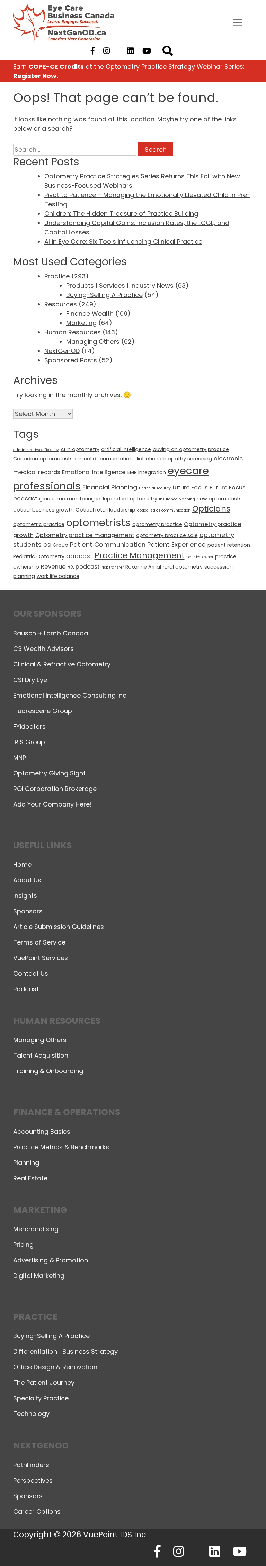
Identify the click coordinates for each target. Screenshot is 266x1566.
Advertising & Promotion (50, 1260)
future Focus (190, 487)
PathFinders (31, 1465)
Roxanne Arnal (143, 566)
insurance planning (177, 499)
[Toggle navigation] (237, 22)
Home (22, 864)
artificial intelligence (126, 449)
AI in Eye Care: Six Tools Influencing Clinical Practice (123, 241)
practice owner (199, 557)
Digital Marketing (38, 1275)
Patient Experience (176, 544)
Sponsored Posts (70, 360)
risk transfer (112, 567)
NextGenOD (62, 351)
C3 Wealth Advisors (43, 648)
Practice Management (140, 555)
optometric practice (38, 524)
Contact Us (30, 973)
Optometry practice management (84, 535)
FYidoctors (29, 726)
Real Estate (30, 1178)
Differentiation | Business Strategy (65, 1351)
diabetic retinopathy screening (173, 458)
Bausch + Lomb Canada (50, 633)
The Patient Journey (43, 1382)
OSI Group (55, 545)
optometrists (98, 522)
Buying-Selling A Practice (104, 295)
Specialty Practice (41, 1398)
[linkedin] (130, 51)
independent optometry (126, 498)
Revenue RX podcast (70, 567)
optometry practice (157, 524)
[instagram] (106, 51)
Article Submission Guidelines (58, 926)
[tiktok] (118, 51)
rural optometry (183, 566)
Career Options (37, 1511)
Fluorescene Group (42, 711)
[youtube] (147, 51)
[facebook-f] (92, 51)
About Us (27, 880)
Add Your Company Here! (52, 804)
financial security (155, 488)
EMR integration (146, 472)
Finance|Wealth (90, 313)
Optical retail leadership (105, 509)
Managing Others (92, 341)
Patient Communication (107, 544)
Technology (31, 1413)
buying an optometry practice (191, 449)
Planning (26, 1162)
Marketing (81, 323)
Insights (25, 895)
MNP (19, 757)
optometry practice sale (167, 535)
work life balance (58, 576)
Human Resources (72, 332)
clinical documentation (103, 458)
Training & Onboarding (48, 1071)
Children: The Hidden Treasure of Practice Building (121, 213)
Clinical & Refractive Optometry (61, 664)
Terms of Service (39, 942)
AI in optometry (80, 449)
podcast (79, 556)
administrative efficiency (36, 449)
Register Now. (35, 76)
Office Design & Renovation (55, 1367)
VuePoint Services (40, 958)
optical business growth (43, 509)
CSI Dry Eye (30, 679)
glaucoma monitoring (67, 498)
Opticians (211, 508)
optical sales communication (163, 510)
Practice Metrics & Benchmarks (61, 1147)
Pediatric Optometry (38, 556)
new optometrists (219, 498)
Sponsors (28, 911)
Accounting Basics (41, 1131)
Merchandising (36, 1229)
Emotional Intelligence (94, 472)
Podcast (26, 989)
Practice (57, 276)
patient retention (228, 545)
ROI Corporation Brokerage (55, 788)
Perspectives (33, 1480)
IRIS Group (29, 742)
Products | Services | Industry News (120, 285)
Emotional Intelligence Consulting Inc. (70, 695)
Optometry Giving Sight (49, 773)
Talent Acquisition (40, 1055)
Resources (60, 304)
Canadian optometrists (43, 458)
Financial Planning (109, 487)
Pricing (23, 1244)
